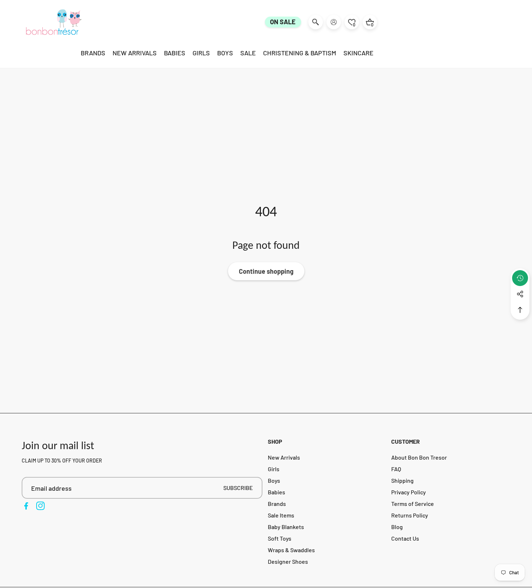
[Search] (315, 22)
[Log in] (333, 22)
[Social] (520, 294)
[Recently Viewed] (520, 278)
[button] (520, 310)
